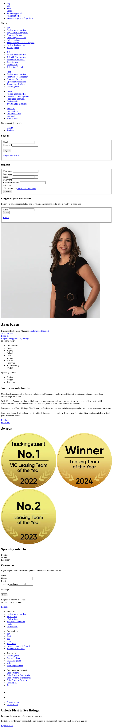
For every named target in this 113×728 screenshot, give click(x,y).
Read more (6, 420)
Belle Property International (19, 678)
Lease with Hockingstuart (18, 96)
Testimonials (12, 64)
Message (5, 589)
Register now (7, 725)
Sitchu (9, 685)
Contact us (11, 624)
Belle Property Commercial (18, 675)
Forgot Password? (11, 155)
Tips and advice (13, 658)
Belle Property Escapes (17, 680)
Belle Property (13, 673)
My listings (24, 338)
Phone (4, 578)
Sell (8, 6)
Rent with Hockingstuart (17, 77)
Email (5, 142)
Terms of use (12, 704)
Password (7, 145)
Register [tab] (10, 130)
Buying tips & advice (16, 45)
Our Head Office (14, 113)
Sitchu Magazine (14, 660)
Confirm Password (11, 182)
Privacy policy (13, 702)
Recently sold (12, 62)
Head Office (12, 616)
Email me (5, 336)
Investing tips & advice (17, 104)
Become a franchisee (16, 621)
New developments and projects (20, 42)
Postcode (7, 185)
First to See (11, 643)
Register (4, 607)
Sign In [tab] (10, 128)
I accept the (21, 188)
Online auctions (13, 40)
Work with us (12, 118)
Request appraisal (14, 13)
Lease (9, 11)
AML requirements (15, 665)
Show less (5, 422)
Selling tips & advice (16, 67)
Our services (12, 111)
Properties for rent (14, 79)
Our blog (10, 116)
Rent (9, 8)
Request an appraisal (16, 59)
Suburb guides (13, 47)
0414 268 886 (7, 333)
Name (3, 575)
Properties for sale (14, 35)
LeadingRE (12, 683)
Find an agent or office (16, 30)
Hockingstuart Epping (39, 331)
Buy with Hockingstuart (17, 32)
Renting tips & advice (16, 84)
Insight (10, 663)
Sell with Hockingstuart (17, 57)
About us (11, 108)
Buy (8, 3)
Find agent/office (14, 16)
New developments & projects (20, 18)
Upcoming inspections (16, 37)
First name (7, 171)
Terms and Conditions (26, 188)
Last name (7, 174)
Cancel (6, 217)
